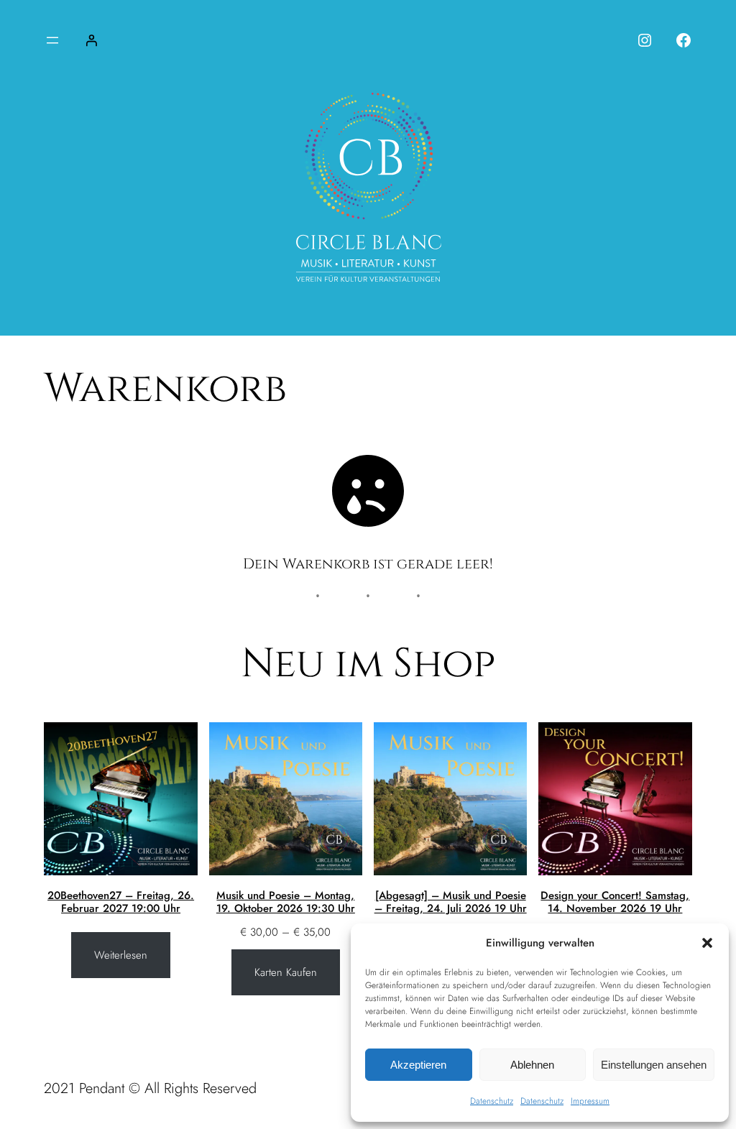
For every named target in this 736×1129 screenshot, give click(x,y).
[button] (707, 943)
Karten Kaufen (285, 972)
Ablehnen (532, 1065)
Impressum (590, 1101)
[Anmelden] (91, 40)
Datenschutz (491, 1101)
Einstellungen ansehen (654, 1065)
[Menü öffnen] (52, 40)
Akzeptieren (418, 1065)
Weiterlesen (120, 955)
